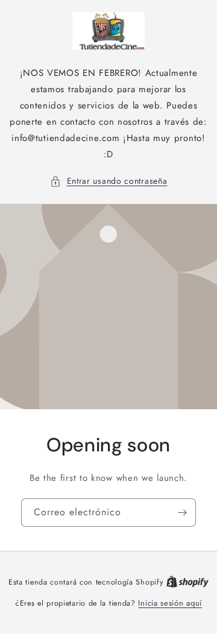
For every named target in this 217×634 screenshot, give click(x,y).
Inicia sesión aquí (170, 603)
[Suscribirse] (182, 512)
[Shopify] (187, 582)
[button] (109, 181)
